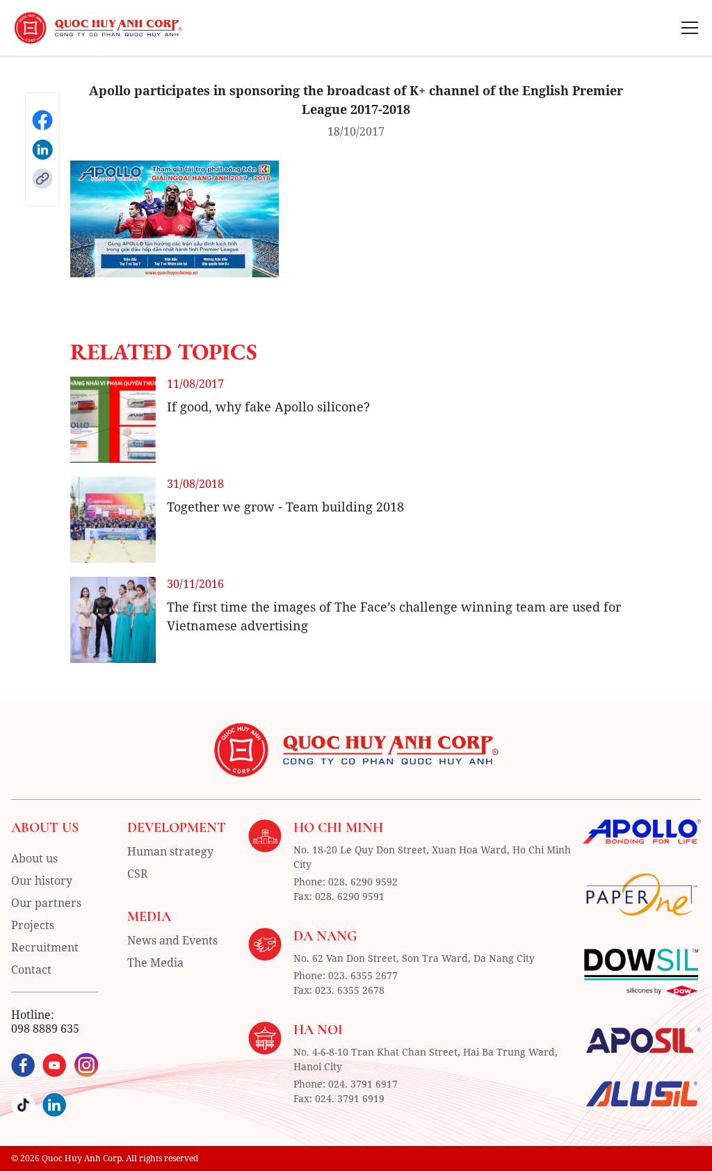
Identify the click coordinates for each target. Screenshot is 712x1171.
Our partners (46, 902)
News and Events (172, 940)
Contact (31, 969)
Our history (41, 880)
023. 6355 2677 (363, 975)
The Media (155, 962)
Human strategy (170, 851)
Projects (32, 925)
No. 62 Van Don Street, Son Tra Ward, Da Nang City (414, 958)
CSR (137, 874)
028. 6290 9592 (363, 881)
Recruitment (45, 947)
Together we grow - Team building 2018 (285, 506)
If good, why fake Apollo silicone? (268, 406)
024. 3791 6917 (363, 1083)
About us (34, 858)
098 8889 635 (45, 1028)
